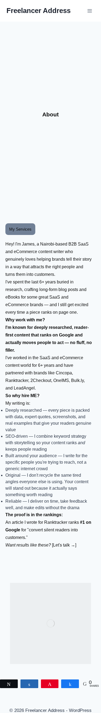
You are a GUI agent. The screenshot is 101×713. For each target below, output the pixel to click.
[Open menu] (90, 10)
